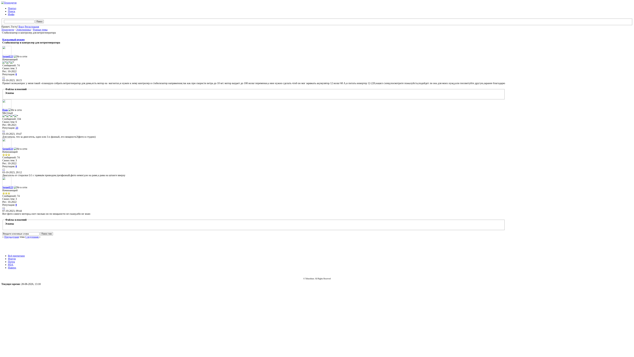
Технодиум (7, 29)
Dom (5, 110)
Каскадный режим (13, 39)
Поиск (11, 11)
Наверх (12, 267)
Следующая (32, 237)
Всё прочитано (16, 255)
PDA (10, 264)
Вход (21, 26)
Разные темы (40, 29)
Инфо (11, 14)
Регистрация (32, 26)
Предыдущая (11, 237)
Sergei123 (7, 56)
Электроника (23, 29)
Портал (12, 8)
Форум (12, 258)
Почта (11, 261)
